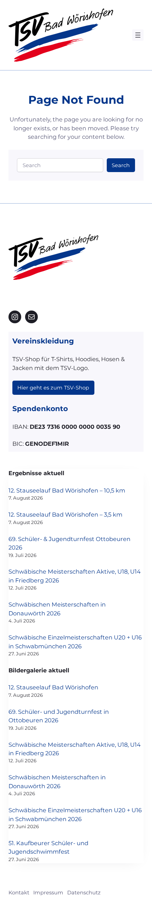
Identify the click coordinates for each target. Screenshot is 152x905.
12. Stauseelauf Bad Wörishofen (53, 687)
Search (121, 165)
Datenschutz (84, 892)
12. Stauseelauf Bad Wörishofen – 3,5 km (65, 514)
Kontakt (18, 892)
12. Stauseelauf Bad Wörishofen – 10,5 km (66, 490)
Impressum (48, 892)
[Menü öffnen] (138, 35)
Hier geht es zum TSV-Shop (53, 388)
